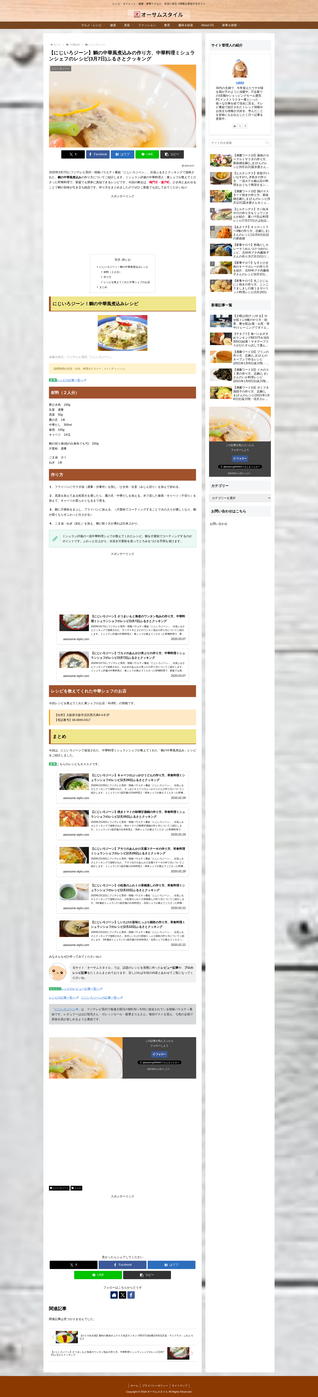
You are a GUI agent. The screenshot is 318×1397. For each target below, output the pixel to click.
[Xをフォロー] (122, 1295)
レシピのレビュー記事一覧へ (80, 988)
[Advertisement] (122, 224)
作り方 (107, 276)
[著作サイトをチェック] (114, 1295)
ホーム (134, 1385)
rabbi (240, 83)
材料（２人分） (113, 272)
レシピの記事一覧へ (70, 380)
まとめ (103, 287)
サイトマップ (179, 1385)
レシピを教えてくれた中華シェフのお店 (127, 282)
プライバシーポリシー (155, 1385)
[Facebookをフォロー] (131, 1295)
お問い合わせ (218, 523)
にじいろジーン (65, 1009)
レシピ (78, 1188)
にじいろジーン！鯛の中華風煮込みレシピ (123, 266)
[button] (172, 154)
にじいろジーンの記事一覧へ (100, 997)
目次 (118, 259)
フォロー (161, 1054)
